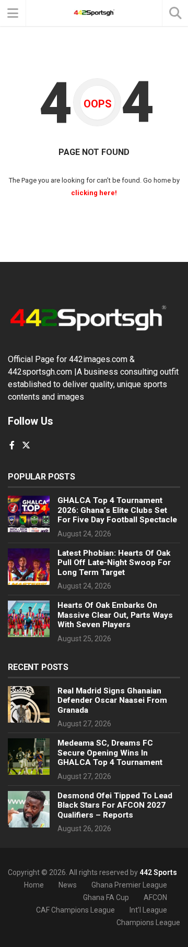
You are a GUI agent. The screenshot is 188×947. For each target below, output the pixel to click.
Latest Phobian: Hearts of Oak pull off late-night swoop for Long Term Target (114, 562)
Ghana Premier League (129, 885)
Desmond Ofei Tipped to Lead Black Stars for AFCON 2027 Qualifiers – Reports (114, 805)
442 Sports (158, 872)
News (67, 885)
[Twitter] (26, 445)
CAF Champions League (75, 910)
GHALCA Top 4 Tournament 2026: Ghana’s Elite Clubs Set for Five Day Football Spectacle (117, 510)
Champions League (148, 922)
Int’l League (148, 910)
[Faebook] (12, 445)
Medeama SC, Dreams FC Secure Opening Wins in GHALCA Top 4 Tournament (109, 752)
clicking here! (94, 193)
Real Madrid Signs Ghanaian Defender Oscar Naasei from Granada (112, 700)
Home (34, 885)
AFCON (155, 897)
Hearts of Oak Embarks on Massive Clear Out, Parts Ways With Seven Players (115, 615)
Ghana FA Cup (106, 897)
